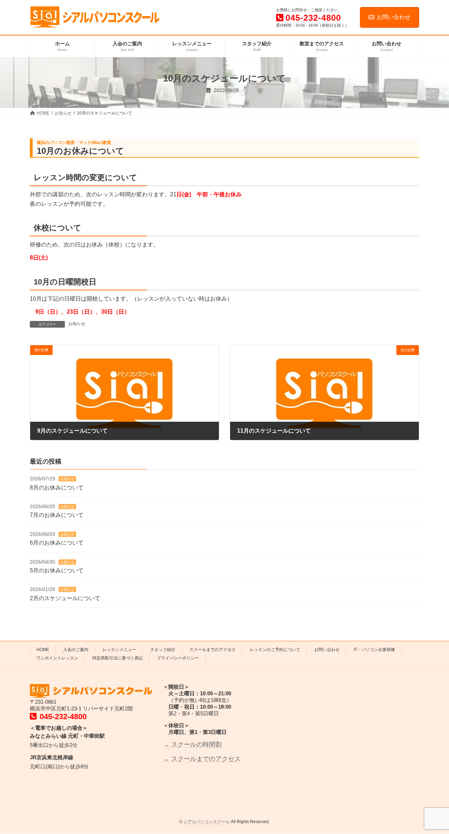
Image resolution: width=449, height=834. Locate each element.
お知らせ (76, 323)
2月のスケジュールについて (65, 598)
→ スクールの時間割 (192, 744)
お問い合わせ (393, 17)
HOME (42, 649)
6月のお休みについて (56, 543)
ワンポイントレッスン (57, 658)
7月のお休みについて (56, 515)
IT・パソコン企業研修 (374, 649)
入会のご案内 (75, 649)
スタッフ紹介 (162, 649)
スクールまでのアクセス (212, 649)
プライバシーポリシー (178, 658)
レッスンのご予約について (275, 649)
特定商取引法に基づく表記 (117, 658)
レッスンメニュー (119, 649)
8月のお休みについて (56, 488)
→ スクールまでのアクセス (202, 758)
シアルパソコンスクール (206, 821)
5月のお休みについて (56, 570)
